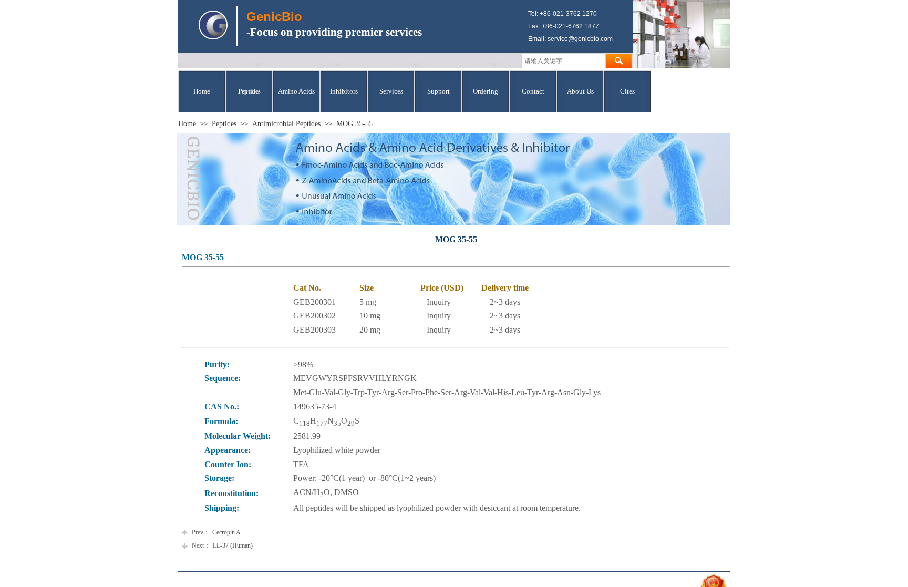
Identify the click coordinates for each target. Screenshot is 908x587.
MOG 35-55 (354, 124)
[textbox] (563, 61)
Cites (627, 91)
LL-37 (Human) (222, 545)
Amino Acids (296, 91)
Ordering (485, 91)
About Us (580, 91)
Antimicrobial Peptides (286, 124)
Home (201, 91)
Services (391, 91)
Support (438, 91)
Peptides (249, 91)
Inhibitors (344, 91)
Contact (533, 91)
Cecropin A (216, 532)
